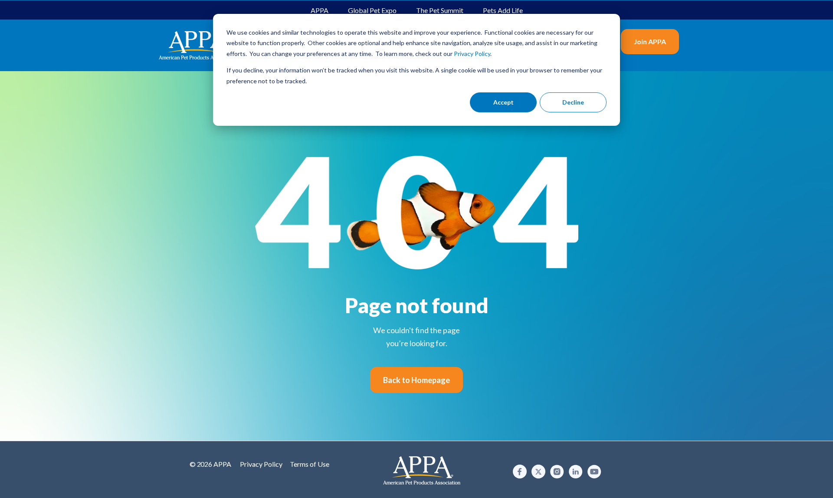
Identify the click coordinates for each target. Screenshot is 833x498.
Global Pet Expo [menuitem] (372, 10)
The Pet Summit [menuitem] (439, 10)
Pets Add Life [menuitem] (503, 10)
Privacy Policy (261, 464)
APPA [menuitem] (319, 10)
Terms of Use (309, 464)
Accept (503, 102)
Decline (573, 102)
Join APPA (650, 41)
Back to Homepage (416, 380)
